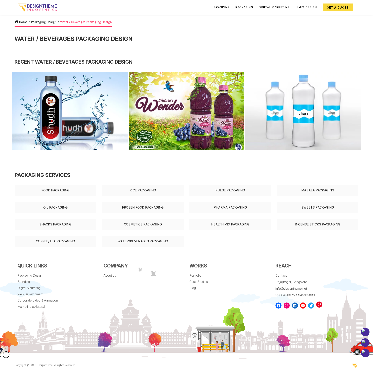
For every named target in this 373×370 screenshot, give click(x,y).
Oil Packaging (55, 207)
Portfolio (195, 275)
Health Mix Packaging (230, 224)
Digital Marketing (29, 288)
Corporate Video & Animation (37, 300)
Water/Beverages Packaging (143, 241)
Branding (23, 282)
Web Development (30, 294)
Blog (192, 288)
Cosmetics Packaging (143, 224)
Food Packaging (55, 190)
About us (110, 275)
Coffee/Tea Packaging (55, 241)
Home (23, 22)
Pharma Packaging (230, 207)
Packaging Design (30, 275)
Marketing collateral (31, 307)
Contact (281, 275)
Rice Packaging (143, 190)
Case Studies (198, 282)
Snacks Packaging (55, 224)
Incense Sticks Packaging (317, 224)
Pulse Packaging (230, 190)
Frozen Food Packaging (143, 207)
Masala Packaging (317, 190)
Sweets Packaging (317, 207)
